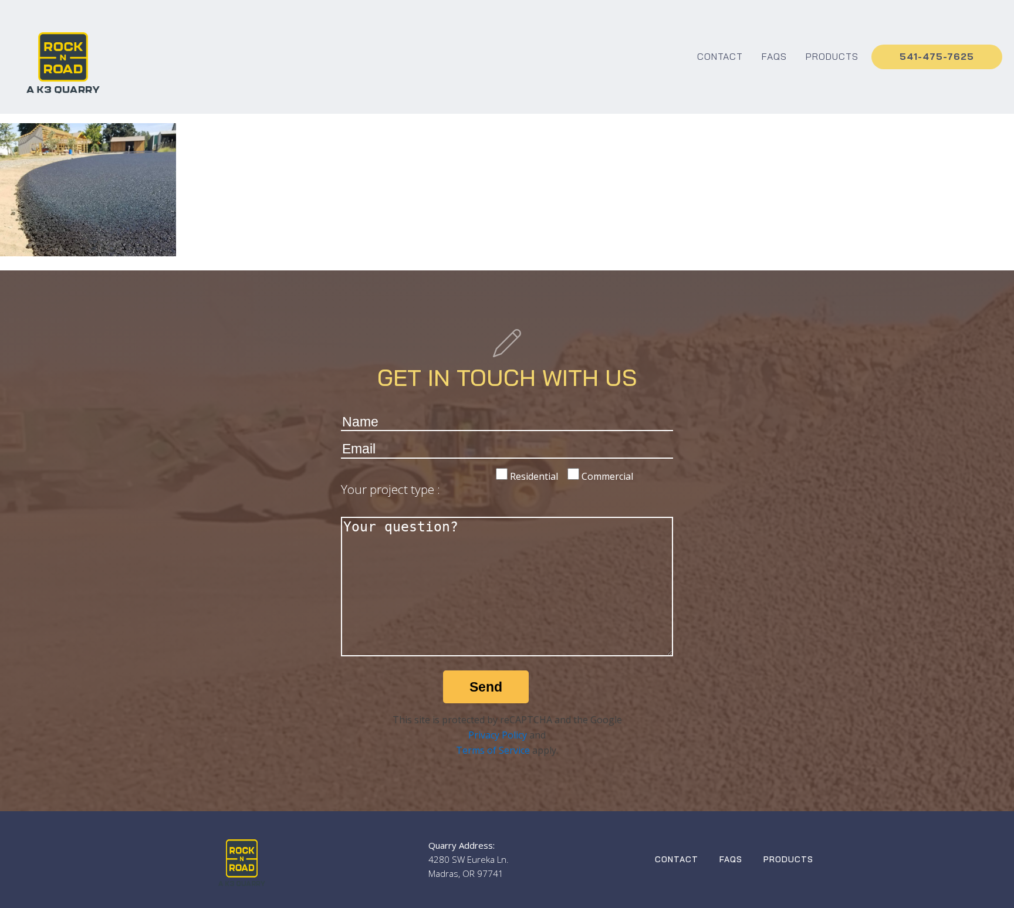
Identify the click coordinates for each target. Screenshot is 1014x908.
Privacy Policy (497, 735)
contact (720, 56)
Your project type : (390, 489)
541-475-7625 (937, 56)
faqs (774, 56)
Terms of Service (493, 750)
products (832, 56)
